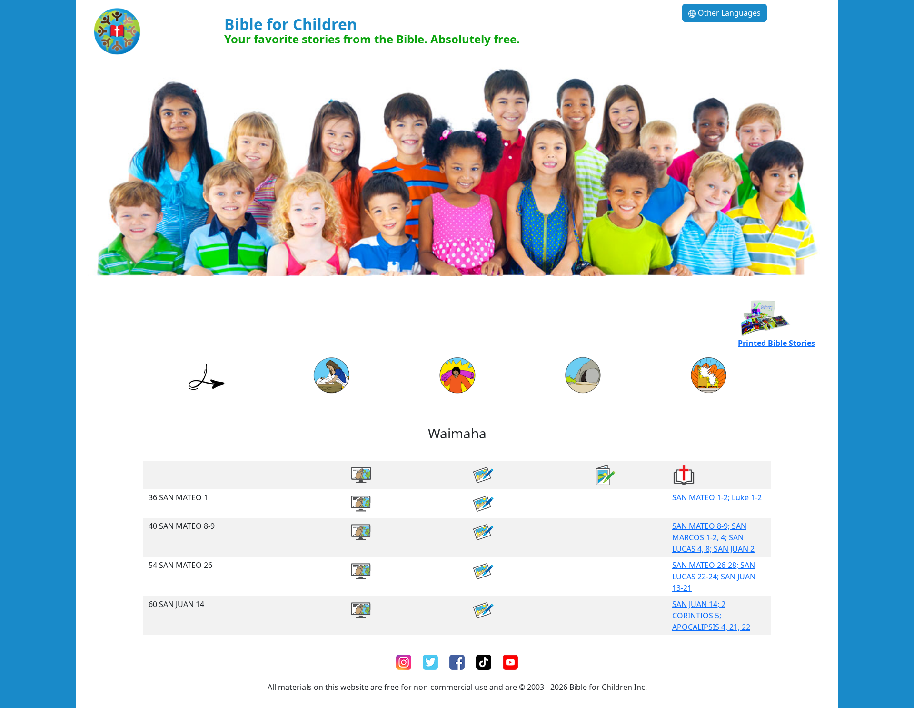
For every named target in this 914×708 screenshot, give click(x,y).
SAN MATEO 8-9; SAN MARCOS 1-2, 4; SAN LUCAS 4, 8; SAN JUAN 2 (713, 537)
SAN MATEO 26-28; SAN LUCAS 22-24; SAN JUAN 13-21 (713, 576)
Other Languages (728, 13)
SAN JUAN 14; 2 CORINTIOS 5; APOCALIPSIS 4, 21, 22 (711, 615)
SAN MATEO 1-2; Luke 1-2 (717, 497)
